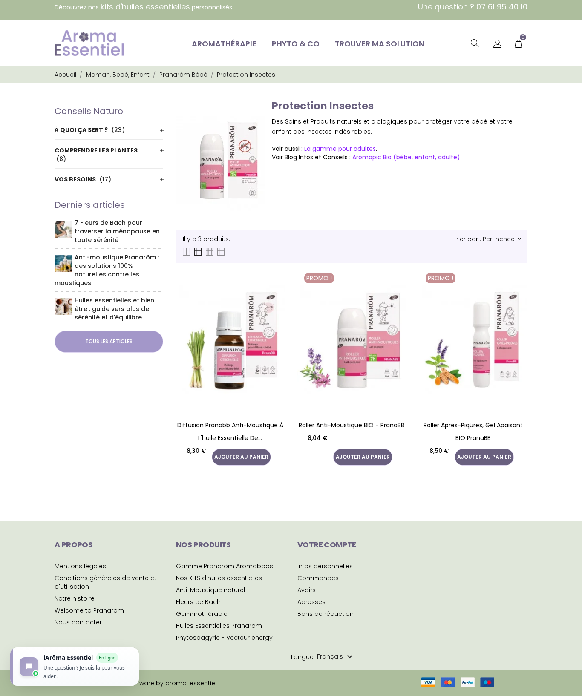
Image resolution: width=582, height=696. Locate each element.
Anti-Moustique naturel (210, 590)
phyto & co (296, 43)
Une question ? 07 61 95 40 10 (472, 6)
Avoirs (306, 590)
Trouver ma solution (379, 43)
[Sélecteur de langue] (497, 44)
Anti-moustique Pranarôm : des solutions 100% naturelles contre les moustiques (107, 270)
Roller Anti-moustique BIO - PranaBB (351, 425)
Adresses (311, 602)
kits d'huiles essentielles (145, 6)
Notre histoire (75, 598)
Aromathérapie (224, 43)
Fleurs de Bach (198, 602)
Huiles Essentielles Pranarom (219, 625)
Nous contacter (78, 622)
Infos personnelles (325, 566)
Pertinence (502, 239)
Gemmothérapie (202, 614)
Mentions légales (80, 566)
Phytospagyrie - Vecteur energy (224, 637)
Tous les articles (109, 341)
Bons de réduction (325, 614)
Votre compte (326, 544)
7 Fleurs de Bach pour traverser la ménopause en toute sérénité (117, 231)
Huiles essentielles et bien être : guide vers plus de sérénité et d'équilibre (114, 309)
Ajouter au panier (241, 456)
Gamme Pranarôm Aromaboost (225, 566)
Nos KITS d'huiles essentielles (219, 578)
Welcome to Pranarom (89, 610)
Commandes (318, 578)
